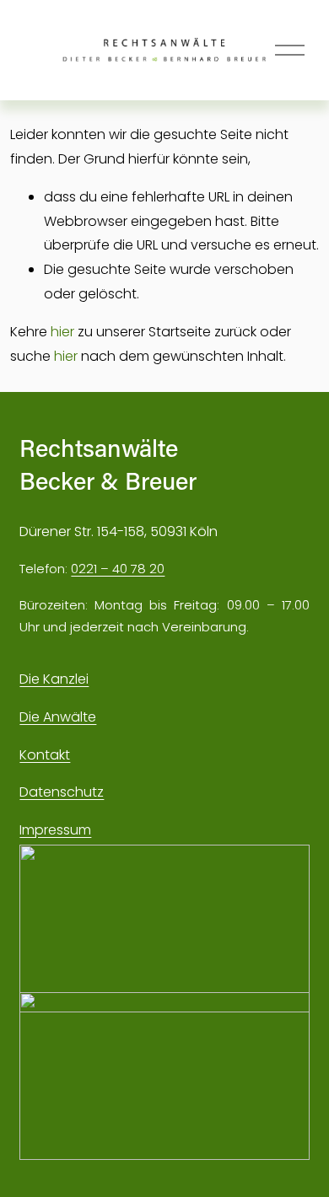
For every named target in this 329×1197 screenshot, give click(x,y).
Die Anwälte (57, 717)
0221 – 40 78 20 (117, 568)
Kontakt (44, 755)
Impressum (55, 830)
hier (62, 331)
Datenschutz (61, 792)
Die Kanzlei (54, 679)
